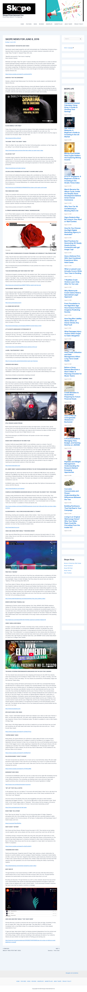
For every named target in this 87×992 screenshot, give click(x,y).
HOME (18, 981)
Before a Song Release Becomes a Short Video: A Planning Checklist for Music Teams (73, 372)
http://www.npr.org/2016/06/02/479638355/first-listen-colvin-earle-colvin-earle (26, 187)
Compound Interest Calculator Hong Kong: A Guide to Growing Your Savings (72, 108)
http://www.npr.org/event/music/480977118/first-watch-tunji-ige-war (23, 285)
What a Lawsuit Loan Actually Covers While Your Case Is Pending (73, 271)
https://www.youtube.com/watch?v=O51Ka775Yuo (18, 732)
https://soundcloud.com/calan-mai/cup (15, 168)
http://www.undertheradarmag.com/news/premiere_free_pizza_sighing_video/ (25, 599)
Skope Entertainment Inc (13, 15)
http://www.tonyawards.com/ (12, 709)
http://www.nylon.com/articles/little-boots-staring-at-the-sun (21, 347)
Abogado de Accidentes (72, 973)
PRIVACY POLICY (66, 981)
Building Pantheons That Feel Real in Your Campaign (72, 508)
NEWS (28, 981)
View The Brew (68, 573)
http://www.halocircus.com (12, 527)
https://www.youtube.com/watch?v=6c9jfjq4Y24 (18, 753)
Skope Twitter (67, 571)
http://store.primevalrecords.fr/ (13, 303)
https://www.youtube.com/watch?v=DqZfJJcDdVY (18, 846)
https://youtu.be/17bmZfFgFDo (13, 823)
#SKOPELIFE (40, 981)
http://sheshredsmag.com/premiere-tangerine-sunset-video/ (20, 866)
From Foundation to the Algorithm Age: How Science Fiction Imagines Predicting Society (72, 308)
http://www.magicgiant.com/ (12, 466)
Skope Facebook (68, 566)
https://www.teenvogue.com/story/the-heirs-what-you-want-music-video (24, 150)
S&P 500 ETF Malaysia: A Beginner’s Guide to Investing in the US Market (72, 133)
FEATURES (23, 981)
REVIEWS (34, 981)
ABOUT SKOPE (57, 981)
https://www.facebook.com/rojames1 (14, 489)
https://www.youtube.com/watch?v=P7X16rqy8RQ (18, 769)
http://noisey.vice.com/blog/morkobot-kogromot (18, 785)
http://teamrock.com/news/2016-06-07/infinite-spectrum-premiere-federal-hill (25, 620)
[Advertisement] (74, 601)
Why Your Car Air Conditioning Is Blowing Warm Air (71, 209)
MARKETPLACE (49, 981)
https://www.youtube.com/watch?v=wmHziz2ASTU (18, 74)
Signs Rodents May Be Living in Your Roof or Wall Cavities (73, 220)
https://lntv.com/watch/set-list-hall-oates (16, 807)
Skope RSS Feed (68, 568)
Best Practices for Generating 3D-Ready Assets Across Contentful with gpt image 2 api (73, 245)
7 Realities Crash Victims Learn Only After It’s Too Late (71, 282)
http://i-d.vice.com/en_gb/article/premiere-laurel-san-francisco (21, 361)
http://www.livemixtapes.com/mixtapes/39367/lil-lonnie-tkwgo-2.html (23, 326)
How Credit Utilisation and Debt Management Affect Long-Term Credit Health (73, 357)
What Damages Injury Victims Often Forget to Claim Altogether (72, 334)
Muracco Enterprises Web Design (72, 563)
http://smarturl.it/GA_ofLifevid (13, 138)
